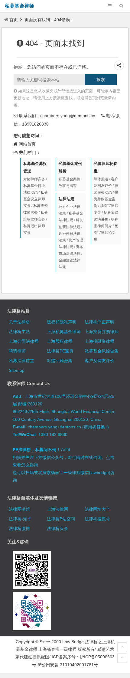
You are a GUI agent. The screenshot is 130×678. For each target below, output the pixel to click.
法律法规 (66, 199)
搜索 (100, 79)
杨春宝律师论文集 (106, 232)
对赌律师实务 (34, 179)
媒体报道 (101, 179)
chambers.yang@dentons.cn (67, 115)
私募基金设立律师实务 (35, 199)
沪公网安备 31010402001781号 (67, 664)
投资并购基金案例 (106, 199)
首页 (13, 19)
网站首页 (27, 144)
